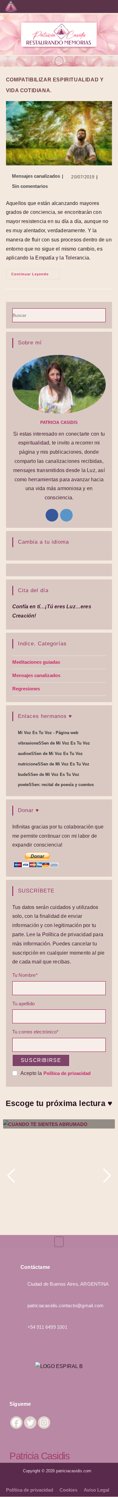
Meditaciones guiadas (36, 662)
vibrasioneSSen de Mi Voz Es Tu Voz (54, 743)
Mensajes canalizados (36, 176)
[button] (59, 61)
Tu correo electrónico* (35, 1031)
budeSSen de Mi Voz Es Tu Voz (48, 774)
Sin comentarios (30, 186)
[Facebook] (52, 515)
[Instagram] (66, 515)
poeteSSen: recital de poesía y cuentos (56, 784)
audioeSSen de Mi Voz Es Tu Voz (50, 753)
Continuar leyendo (35, 272)
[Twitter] (30, 1422)
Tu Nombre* (25, 975)
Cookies (69, 1490)
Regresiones (26, 688)
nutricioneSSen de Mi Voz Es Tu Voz (53, 764)
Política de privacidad (67, 1073)
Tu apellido (23, 1003)
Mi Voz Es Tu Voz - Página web (48, 732)
